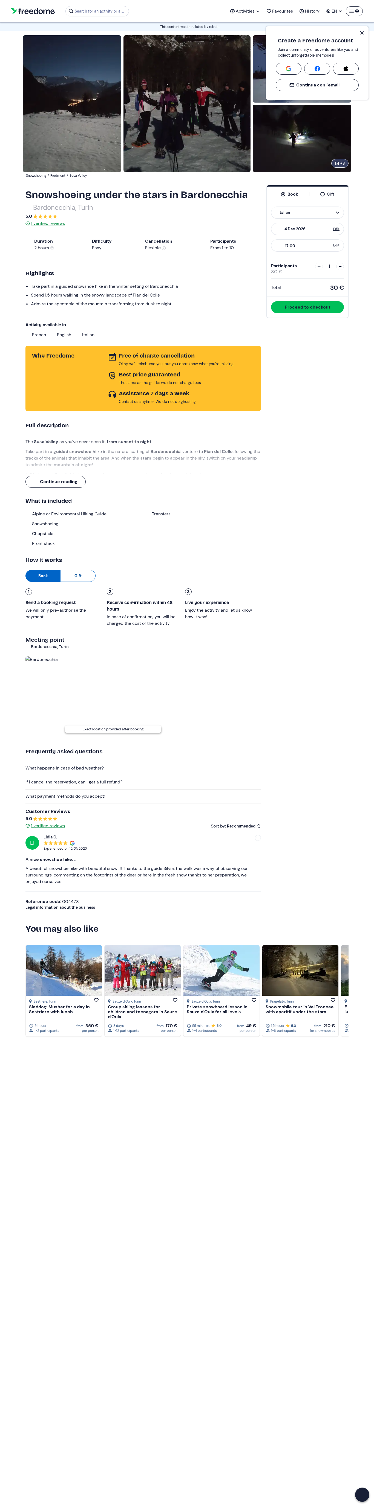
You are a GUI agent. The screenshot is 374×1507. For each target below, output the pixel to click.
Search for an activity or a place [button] (101, 11)
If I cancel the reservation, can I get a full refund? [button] (73, 782)
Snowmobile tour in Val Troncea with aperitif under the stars (299, 1009)
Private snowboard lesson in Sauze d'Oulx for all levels (217, 1009)
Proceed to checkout (307, 307)
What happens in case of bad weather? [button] (64, 768)
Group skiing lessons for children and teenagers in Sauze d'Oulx (142, 1012)
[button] (362, 1495)
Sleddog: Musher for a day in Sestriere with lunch (59, 1009)
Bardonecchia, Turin (63, 207)
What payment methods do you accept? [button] (65, 796)
